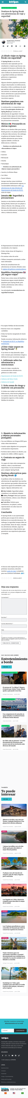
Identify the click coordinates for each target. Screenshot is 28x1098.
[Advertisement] (14, 229)
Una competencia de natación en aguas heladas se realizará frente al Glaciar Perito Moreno (13, 715)
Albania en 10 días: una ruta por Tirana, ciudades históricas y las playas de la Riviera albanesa (13, 821)
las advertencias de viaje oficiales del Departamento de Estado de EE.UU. (12, 188)
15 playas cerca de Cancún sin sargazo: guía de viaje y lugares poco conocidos (13, 874)
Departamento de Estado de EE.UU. (12, 376)
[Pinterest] (15, 1055)
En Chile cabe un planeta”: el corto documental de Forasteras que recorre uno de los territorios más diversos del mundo (14, 743)
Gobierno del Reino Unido (9, 379)
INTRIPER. (13, 1059)
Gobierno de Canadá (7, 382)
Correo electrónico (7, 623)
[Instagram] (6, 1055)
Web (2, 630)
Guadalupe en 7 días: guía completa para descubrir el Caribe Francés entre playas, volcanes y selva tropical (14, 985)
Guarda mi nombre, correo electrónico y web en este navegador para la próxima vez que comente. (14, 639)
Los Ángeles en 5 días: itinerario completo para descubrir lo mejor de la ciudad (14, 901)
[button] (2, 2)
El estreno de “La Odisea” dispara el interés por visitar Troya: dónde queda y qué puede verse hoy (14, 689)
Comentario (5, 597)
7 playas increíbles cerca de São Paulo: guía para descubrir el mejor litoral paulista (13, 848)
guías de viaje (11, 571)
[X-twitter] (9, 1055)
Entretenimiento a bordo (9, 7)
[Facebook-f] (2, 1055)
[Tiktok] (19, 1055)
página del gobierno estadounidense (14, 269)
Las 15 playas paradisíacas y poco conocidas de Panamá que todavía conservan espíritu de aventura (14, 927)
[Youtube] (12, 1055)
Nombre (4, 617)
